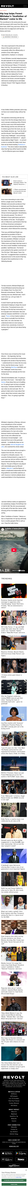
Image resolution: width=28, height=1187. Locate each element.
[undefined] (6, 183)
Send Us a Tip (14, 1116)
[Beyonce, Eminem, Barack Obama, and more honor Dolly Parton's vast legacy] (14, 643)
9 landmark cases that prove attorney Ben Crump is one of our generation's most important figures (13, 867)
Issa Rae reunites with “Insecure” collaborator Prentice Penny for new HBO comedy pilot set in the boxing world (12, 725)
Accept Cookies (14, 1184)
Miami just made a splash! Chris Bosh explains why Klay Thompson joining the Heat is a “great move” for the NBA (12, 914)
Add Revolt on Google (11, 36)
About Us (14, 1111)
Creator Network (14, 1103)
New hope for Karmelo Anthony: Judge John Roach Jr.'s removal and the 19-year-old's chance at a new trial (13, 1040)
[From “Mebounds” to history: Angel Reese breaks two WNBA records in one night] (14, 787)
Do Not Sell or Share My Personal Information (14, 1180)
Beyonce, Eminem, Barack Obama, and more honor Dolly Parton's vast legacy (12, 653)
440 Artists (14, 1105)
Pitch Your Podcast (14, 1101)
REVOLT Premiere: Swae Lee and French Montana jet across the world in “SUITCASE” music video (12, 774)
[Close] (26, 1170)
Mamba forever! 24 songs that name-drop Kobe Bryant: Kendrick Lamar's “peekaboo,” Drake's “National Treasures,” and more (12, 966)
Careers (14, 1121)
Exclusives (3, 10)
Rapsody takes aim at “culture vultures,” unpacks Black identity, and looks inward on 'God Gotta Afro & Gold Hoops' (12, 991)
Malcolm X (10, 468)
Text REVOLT (14, 1132)
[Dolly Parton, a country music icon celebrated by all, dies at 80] (14, 810)
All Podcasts (14, 1096)
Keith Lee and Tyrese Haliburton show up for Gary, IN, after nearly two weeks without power (12, 890)
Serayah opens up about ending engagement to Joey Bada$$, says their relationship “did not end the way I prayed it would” (12, 843)
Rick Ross (14, 367)
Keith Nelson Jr (7, 35)
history (3, 382)
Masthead (14, 1114)
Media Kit (14, 1118)
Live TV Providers (14, 1098)
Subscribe (14, 1127)
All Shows (14, 1094)
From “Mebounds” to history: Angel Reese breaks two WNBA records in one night (13, 798)
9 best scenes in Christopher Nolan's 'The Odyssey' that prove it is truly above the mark (20, 183)
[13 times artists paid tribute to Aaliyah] (14, 666)
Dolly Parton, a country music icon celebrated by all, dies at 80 (12, 820)
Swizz (8, 316)
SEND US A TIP (14, 1146)
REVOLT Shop (14, 1134)
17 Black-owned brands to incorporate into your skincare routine (19, 191)
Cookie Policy (18, 1177)
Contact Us (14, 1129)
